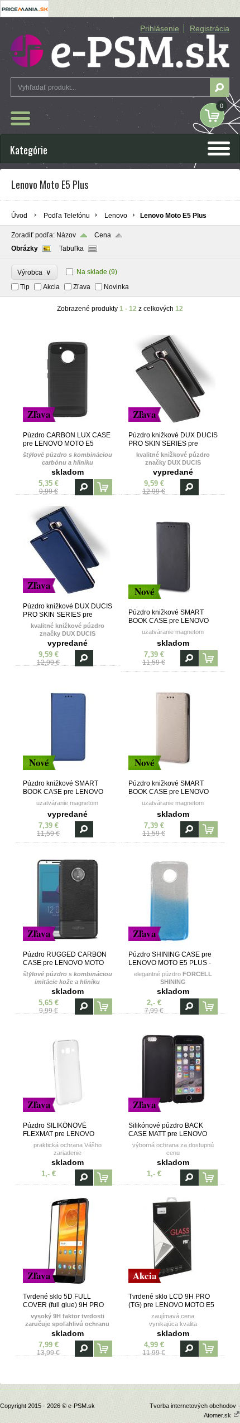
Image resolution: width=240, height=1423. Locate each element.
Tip (25, 287)
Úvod (19, 216)
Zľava (81, 287)
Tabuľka (71, 248)
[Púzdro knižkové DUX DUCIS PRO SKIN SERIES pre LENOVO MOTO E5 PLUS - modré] (67, 597)
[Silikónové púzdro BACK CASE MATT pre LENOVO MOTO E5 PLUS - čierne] (173, 1116)
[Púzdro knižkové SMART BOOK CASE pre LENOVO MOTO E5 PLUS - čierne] (173, 603)
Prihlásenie (159, 28)
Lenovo (115, 216)
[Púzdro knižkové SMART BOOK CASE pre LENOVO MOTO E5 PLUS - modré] (67, 774)
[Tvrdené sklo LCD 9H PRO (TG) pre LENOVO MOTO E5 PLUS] (173, 1288)
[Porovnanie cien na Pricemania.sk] (24, 15)
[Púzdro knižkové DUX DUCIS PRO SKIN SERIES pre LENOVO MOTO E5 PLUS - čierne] (173, 426)
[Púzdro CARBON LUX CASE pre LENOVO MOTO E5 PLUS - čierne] (67, 426)
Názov (66, 235)
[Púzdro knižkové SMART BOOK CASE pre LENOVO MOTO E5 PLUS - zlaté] (173, 774)
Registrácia (209, 28)
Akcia (51, 287)
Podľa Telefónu (67, 216)
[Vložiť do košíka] (103, 487)
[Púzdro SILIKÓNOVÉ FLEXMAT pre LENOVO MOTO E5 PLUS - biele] (67, 1116)
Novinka (116, 287)
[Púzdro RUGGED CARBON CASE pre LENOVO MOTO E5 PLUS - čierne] (67, 945)
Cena (102, 235)
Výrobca (34, 272)
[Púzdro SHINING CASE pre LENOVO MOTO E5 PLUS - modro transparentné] (173, 945)
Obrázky (24, 248)
